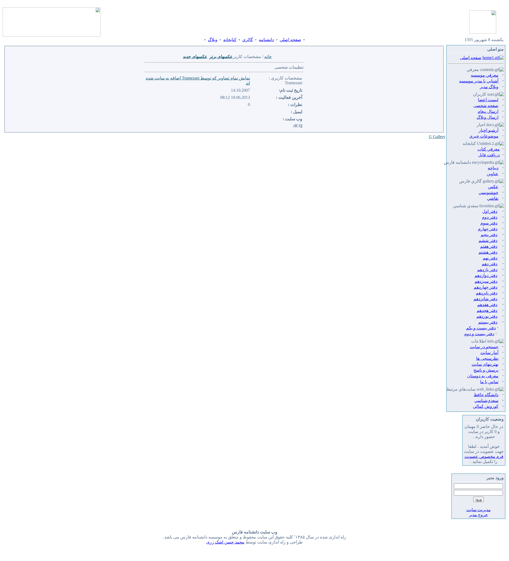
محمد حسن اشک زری (225, 542)
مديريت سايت (478, 509)
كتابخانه (229, 39)
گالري (247, 39)
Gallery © (437, 136)
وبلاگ (212, 39)
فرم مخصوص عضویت (483, 456)
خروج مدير (478, 515)
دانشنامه (266, 39)
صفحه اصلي (290, 39)
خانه (268, 56)
